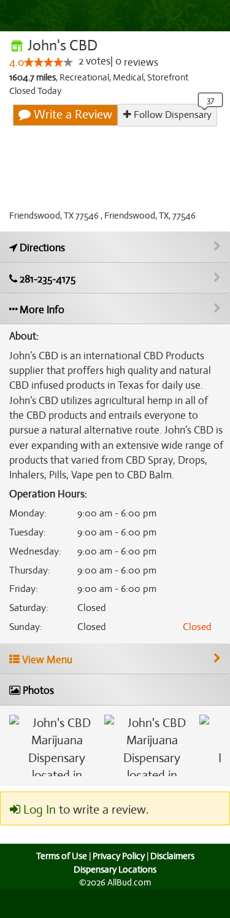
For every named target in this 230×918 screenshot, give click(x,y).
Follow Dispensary (171, 115)
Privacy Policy (119, 856)
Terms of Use (61, 856)
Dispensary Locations (115, 869)
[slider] (48, 62)
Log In (38, 809)
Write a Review (71, 114)
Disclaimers (172, 856)
